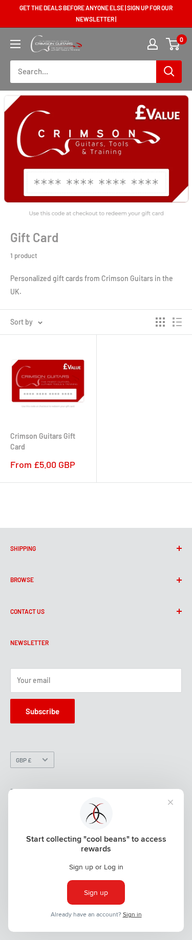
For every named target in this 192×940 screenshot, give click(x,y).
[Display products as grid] (160, 322)
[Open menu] (15, 44)
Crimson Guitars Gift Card (42, 442)
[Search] (169, 71)
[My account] (152, 44)
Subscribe (42, 711)
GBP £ (23, 759)
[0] (173, 44)
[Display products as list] (177, 322)
